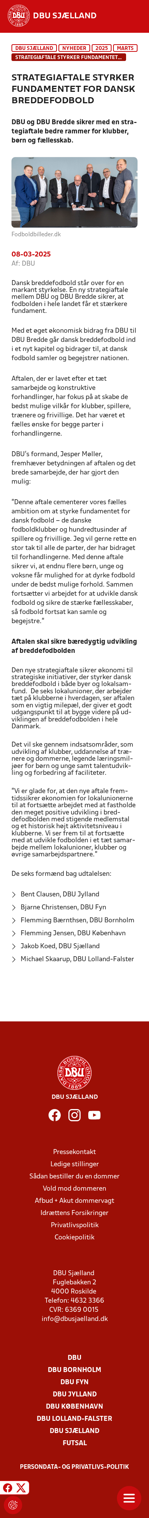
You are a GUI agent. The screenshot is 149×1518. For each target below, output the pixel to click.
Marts (125, 48)
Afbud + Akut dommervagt (74, 1201)
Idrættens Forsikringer (74, 1213)
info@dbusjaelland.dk (75, 1319)
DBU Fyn (74, 1382)
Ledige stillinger (74, 1164)
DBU (74, 1358)
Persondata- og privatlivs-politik (74, 1467)
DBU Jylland (75, 1394)
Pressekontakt (74, 1152)
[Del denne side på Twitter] (21, 1488)
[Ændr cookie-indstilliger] (13, 1505)
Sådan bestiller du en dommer (74, 1176)
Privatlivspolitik (75, 1225)
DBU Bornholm (74, 1370)
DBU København (74, 1407)
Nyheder (74, 48)
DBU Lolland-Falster (74, 1419)
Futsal (75, 1443)
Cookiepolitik (74, 1237)
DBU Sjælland (34, 48)
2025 (102, 48)
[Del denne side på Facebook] (7, 1488)
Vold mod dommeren (74, 1189)
